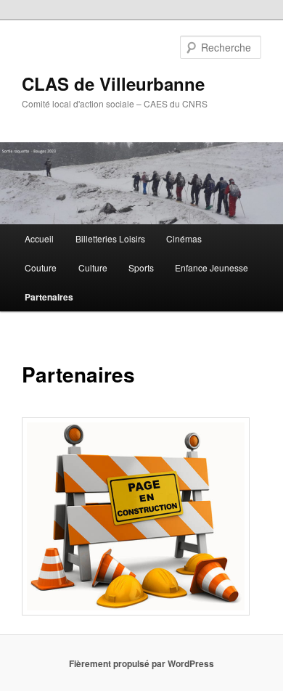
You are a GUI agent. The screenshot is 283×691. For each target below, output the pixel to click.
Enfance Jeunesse (211, 267)
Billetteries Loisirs (110, 238)
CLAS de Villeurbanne (113, 83)
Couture (41, 267)
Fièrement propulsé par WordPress (141, 663)
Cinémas (184, 238)
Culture (92, 267)
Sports (141, 267)
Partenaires (49, 296)
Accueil (39, 238)
